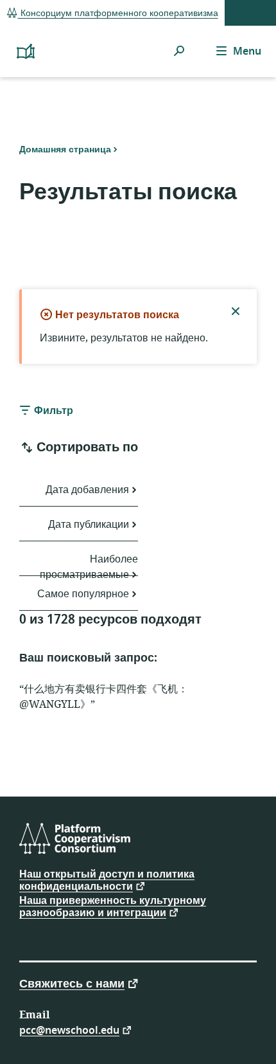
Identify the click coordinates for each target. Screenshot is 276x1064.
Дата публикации (88, 524)
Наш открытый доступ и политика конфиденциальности (106, 880)
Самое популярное (83, 594)
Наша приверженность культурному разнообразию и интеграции (112, 907)
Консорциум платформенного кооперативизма (118, 13)
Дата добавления (87, 490)
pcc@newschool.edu (69, 1029)
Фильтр (52, 411)
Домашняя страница (65, 149)
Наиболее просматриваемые (89, 564)
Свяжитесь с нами (72, 982)
